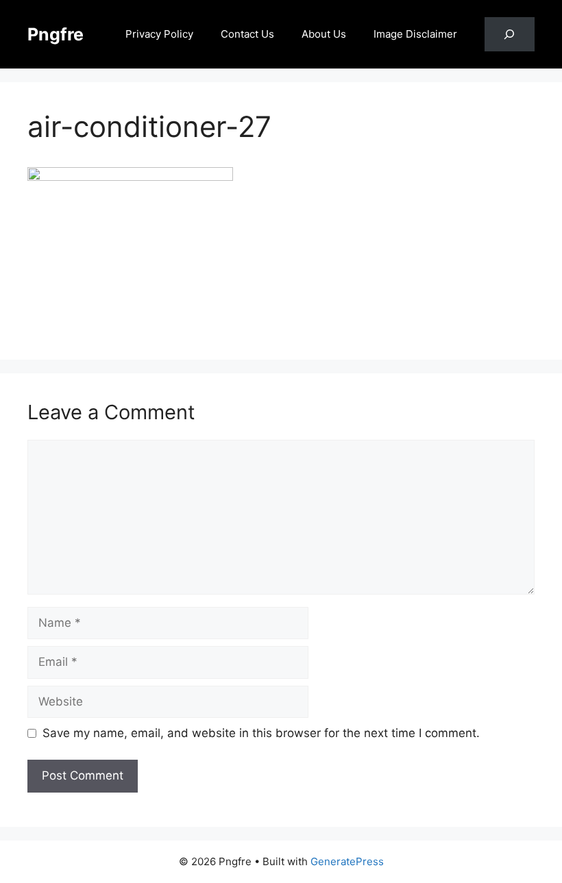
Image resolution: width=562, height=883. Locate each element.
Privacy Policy (159, 33)
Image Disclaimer (415, 33)
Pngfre (55, 34)
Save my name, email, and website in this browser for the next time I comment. (261, 733)
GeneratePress (347, 861)
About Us (324, 33)
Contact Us (247, 33)
